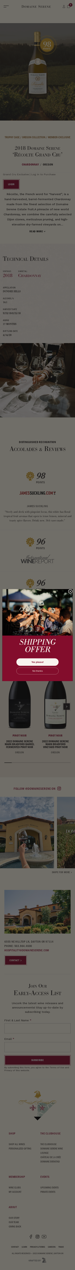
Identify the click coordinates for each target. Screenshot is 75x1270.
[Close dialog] (70, 591)
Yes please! (37, 662)
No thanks (37, 671)
